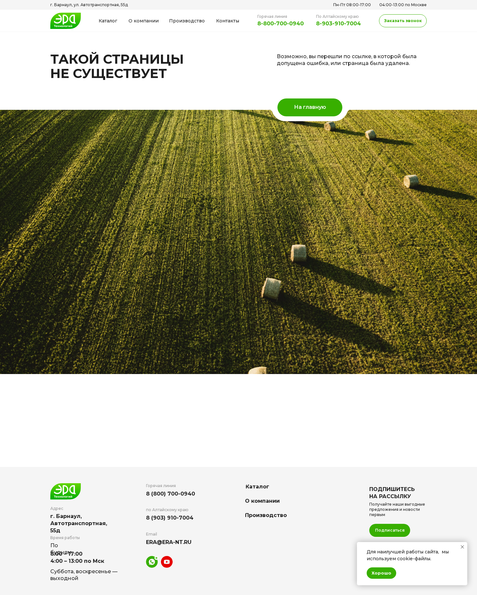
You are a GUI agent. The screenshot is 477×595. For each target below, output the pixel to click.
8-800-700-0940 (280, 23)
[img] (65, 21)
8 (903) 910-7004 (169, 518)
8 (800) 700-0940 (170, 494)
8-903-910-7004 (338, 23)
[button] (403, 20)
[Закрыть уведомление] (462, 547)
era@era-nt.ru (168, 542)
